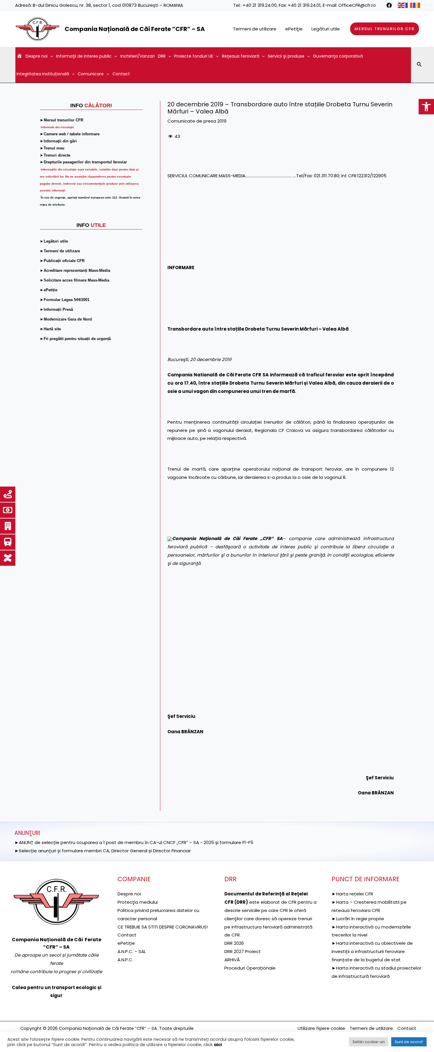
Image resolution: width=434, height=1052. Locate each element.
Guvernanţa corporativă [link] (338, 56)
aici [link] (218, 1045)
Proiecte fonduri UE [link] (193, 56)
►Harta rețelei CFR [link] (352, 894)
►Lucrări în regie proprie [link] (358, 919)
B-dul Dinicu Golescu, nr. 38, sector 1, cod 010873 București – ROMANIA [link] (108, 5)
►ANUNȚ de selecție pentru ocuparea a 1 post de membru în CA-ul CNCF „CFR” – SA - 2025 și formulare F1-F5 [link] (133, 842)
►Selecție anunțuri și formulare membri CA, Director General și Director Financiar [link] (102, 851)
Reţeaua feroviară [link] (240, 56)
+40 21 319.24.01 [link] (304, 5)
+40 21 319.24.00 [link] (260, 5)
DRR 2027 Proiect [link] (242, 951)
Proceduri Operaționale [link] (249, 968)
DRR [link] (162, 56)
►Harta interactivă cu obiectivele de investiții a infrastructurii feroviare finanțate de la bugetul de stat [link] (372, 951)
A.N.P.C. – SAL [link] (132, 951)
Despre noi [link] (37, 56)
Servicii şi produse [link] (286, 56)
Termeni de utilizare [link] (254, 29)
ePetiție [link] (126, 943)
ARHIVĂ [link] (232, 960)
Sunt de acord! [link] (409, 1042)
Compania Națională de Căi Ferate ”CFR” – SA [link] (135, 29)
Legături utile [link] (325, 29)
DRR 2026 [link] (234, 943)
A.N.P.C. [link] (125, 960)
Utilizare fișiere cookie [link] (321, 1028)
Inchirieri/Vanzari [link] (137, 56)
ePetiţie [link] (294, 29)
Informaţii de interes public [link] (84, 56)
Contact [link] (121, 74)
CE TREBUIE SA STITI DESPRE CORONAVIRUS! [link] (163, 927)
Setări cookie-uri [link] (369, 1042)
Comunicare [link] (91, 74)
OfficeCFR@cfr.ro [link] (357, 5)
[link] (426, 106)
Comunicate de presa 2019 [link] (196, 121)
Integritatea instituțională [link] (43, 74)
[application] (50, 56)
